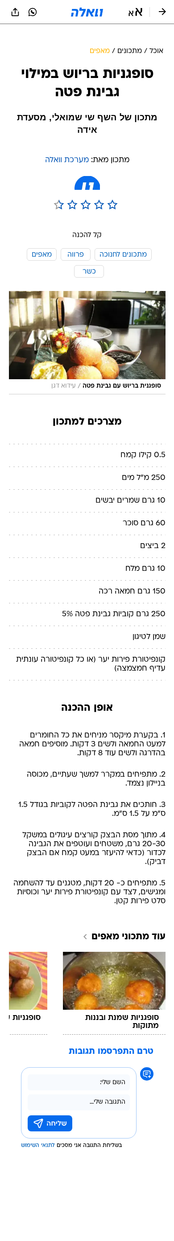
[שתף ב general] (15, 12)
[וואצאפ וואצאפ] (32, 12)
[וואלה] (87, 12)
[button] (135, 12)
